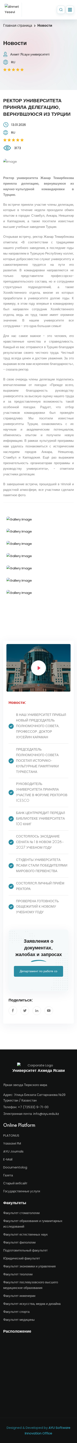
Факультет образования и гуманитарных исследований (32, 1224)
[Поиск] (61, 10)
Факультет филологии (19, 1242)
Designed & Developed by (38, 1430)
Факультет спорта (16, 1311)
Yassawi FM (12, 1143)
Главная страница (17, 26)
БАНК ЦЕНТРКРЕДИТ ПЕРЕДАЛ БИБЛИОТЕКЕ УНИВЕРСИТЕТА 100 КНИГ (40, 818)
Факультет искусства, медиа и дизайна (32, 1303)
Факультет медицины (19, 1319)
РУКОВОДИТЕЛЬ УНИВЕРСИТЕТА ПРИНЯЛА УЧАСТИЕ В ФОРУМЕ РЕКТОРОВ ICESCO (41, 792)
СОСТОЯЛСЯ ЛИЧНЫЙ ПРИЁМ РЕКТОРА (40, 886)
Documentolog (15, 1167)
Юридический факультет (21, 1258)
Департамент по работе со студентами (38, 973)
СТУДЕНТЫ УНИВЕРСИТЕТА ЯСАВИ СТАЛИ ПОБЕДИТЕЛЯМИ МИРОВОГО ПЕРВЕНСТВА (41, 865)
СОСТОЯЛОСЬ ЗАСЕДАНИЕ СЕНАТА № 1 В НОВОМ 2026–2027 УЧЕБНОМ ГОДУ (40, 842)
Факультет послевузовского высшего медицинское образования (30, 1285)
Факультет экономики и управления (29, 1266)
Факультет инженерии (19, 1295)
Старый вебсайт (15, 1183)
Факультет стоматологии (21, 1213)
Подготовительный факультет (25, 1250)
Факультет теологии (18, 1274)
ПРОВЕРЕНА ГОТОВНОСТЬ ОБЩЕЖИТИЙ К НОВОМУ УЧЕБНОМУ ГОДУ (37, 906)
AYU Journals (13, 1151)
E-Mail (7, 1159)
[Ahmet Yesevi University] (12, 10)
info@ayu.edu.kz (46, 1113)
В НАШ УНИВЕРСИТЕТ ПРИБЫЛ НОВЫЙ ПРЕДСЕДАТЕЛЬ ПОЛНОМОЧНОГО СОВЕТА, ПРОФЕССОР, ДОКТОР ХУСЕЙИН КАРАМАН (41, 726)
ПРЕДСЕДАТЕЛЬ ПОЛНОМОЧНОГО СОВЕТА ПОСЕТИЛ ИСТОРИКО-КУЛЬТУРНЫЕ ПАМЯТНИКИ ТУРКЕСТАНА (37, 761)
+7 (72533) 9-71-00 (33, 1107)
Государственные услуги (21, 1191)
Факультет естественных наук (25, 1234)
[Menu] (70, 10)
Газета (8, 1175)
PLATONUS (11, 1135)
